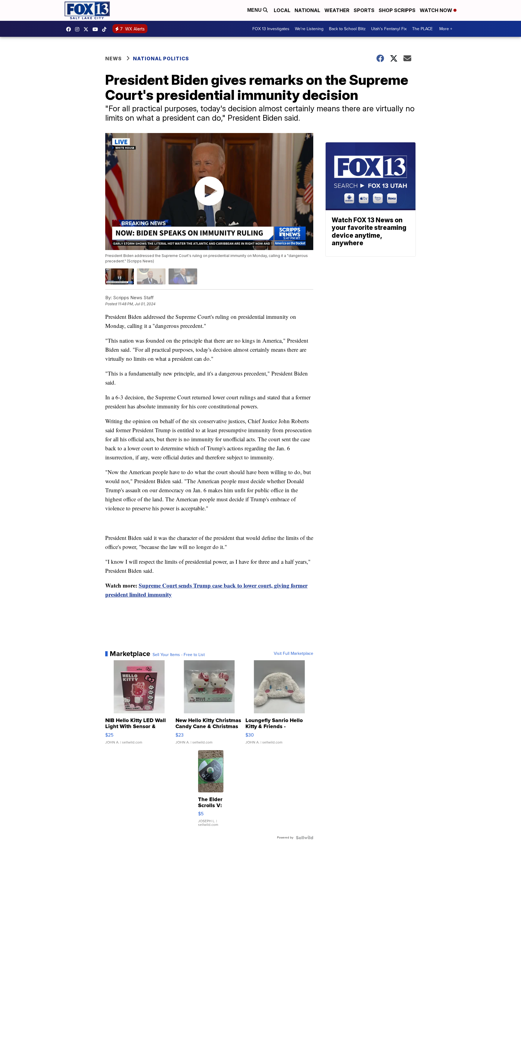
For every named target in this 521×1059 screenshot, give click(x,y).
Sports (364, 10)
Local (282, 10)
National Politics (161, 58)
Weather (336, 10)
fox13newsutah (70, 29)
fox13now (78, 29)
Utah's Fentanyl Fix (389, 29)
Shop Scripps (397, 10)
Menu (255, 10)
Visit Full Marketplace (293, 654)
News (113, 58)
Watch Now (436, 10)
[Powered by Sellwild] (304, 837)
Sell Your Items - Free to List (179, 655)
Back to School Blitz (347, 29)
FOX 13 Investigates (270, 29)
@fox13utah (105, 29)
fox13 (87, 29)
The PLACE (422, 29)
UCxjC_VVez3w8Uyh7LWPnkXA (97, 29)
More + (445, 29)
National (307, 10)
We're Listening (309, 29)
